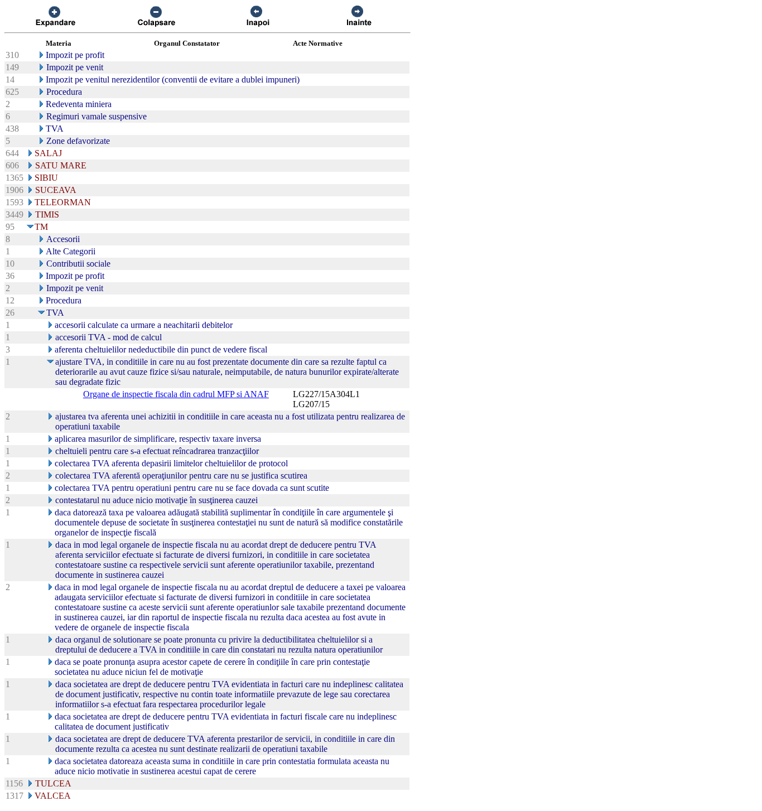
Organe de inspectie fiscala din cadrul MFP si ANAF (176, 394)
